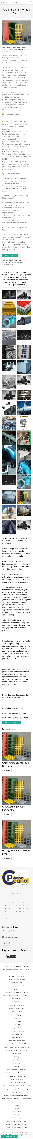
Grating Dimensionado (13, 47)
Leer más (7, 771)
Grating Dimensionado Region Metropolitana (14, 48)
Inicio (3, 47)
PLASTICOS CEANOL (9, 2)
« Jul (5, 919)
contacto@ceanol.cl (11, 937)
